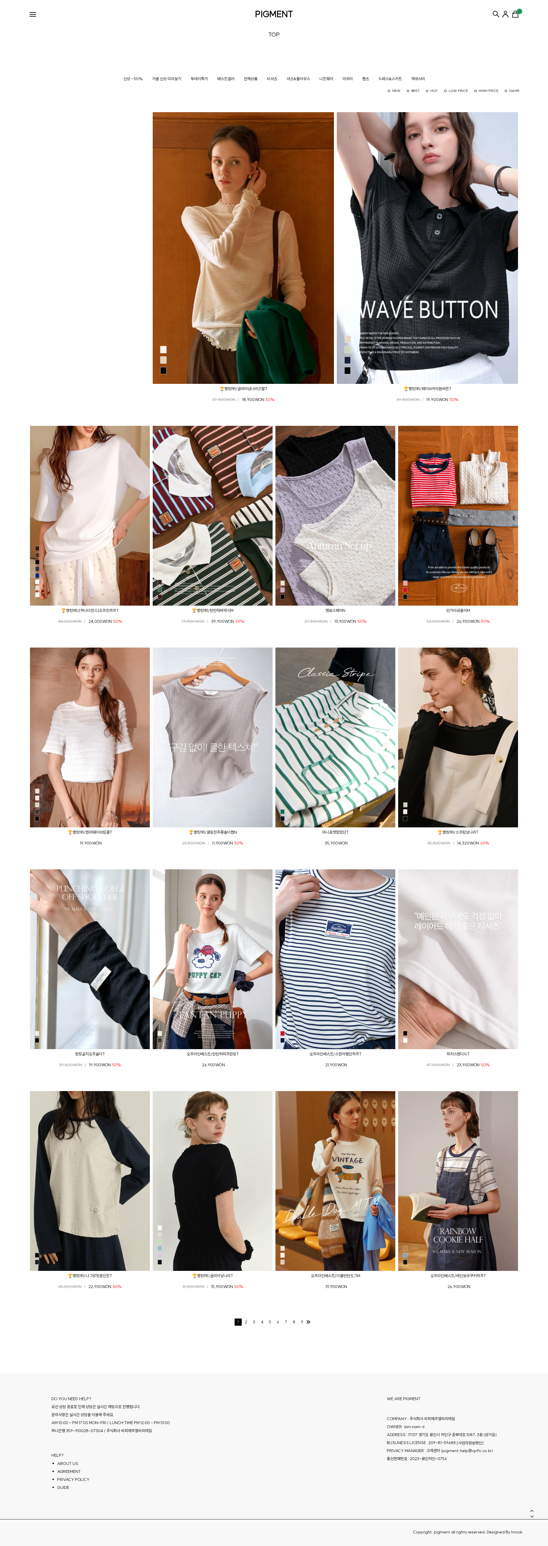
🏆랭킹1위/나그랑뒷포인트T (90, 1275)
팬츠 (365, 78)
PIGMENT (274, 14)
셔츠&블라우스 (298, 78)
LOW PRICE (458, 90)
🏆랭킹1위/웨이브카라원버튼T (428, 388)
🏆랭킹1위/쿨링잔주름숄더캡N (213, 832)
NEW (396, 90)
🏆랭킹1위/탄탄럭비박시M (212, 610)
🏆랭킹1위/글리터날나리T (212, 1275)
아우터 (347, 78)
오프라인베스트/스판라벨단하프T (335, 1054)
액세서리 (418, 78)
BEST (415, 90)
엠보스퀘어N (335, 610)
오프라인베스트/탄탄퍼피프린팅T (213, 1054)
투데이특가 (199, 78)
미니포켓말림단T (335, 832)
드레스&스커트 (390, 78)
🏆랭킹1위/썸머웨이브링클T (90, 832)
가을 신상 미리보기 (166, 78)
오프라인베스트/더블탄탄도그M (335, 1275)
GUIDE (63, 1487)
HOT (434, 90)
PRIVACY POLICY (73, 1479)
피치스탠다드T (458, 1054)
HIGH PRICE (488, 90)
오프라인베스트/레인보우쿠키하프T (458, 1275)
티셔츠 (272, 78)
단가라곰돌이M (458, 610)
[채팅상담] (530, 1498)
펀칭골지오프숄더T (90, 1054)
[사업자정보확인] (470, 1443)
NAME (514, 90)
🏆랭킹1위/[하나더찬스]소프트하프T (90, 610)
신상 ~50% (133, 78)
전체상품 (250, 78)
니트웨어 (326, 78)
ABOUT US (67, 1463)
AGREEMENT (69, 1471)
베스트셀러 (225, 78)
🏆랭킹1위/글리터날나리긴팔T (243, 388)
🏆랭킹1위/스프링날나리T (458, 832)
